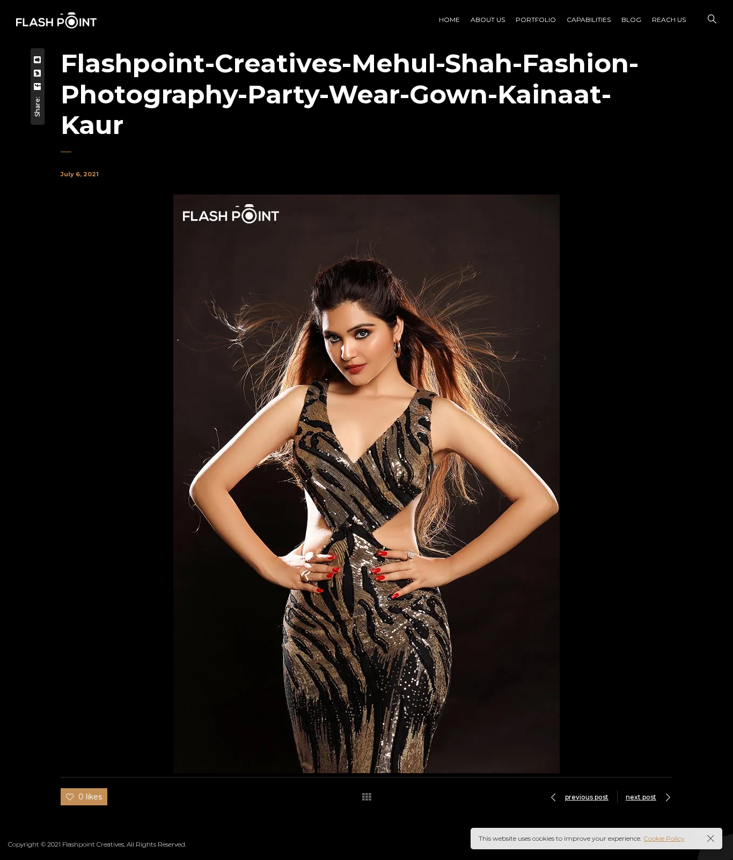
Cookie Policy (664, 838)
